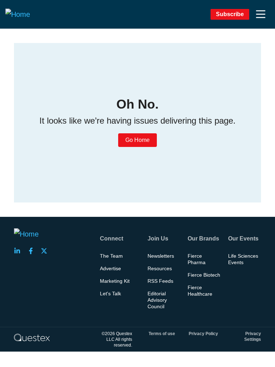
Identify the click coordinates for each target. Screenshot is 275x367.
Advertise (110, 268)
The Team (111, 256)
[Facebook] (33, 250)
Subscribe (230, 14)
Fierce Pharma (197, 259)
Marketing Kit (115, 281)
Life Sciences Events (243, 259)
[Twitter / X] (46, 250)
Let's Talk (110, 293)
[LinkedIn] (19, 250)
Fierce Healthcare (200, 291)
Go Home (137, 140)
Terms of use (162, 333)
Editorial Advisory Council (157, 300)
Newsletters (161, 256)
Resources (160, 268)
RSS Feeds (160, 281)
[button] (261, 14)
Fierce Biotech (204, 275)
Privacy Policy (203, 333)
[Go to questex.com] (32, 337)
